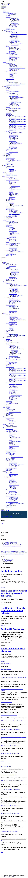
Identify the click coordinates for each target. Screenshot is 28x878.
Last (9, 663)
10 (6, 663)
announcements (12, 551)
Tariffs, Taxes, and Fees (11, 571)
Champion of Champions (18, 553)
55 (3, 542)
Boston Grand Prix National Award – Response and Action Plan (14, 593)
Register (2, 4)
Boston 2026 (9, 553)
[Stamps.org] (3, 6)
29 (3, 563)
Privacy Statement (4, 876)
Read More (3, 587)
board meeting (4, 553)
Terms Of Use (12, 876)
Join (2, 516)
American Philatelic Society (14, 514)
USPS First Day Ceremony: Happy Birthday (10, 729)
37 (3, 560)
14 (3, 544)
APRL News (7, 552)
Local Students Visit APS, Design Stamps (9, 831)
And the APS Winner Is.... (12, 629)
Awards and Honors (23, 552)
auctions (16, 552)
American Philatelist (5, 551)
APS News (12, 552)
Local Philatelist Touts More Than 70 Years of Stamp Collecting (14, 610)
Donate (6, 516)
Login (6, 4)
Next (8, 663)
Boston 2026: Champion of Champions (9, 715)
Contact (10, 516)
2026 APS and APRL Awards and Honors (10, 753)
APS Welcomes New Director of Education (10, 745)
